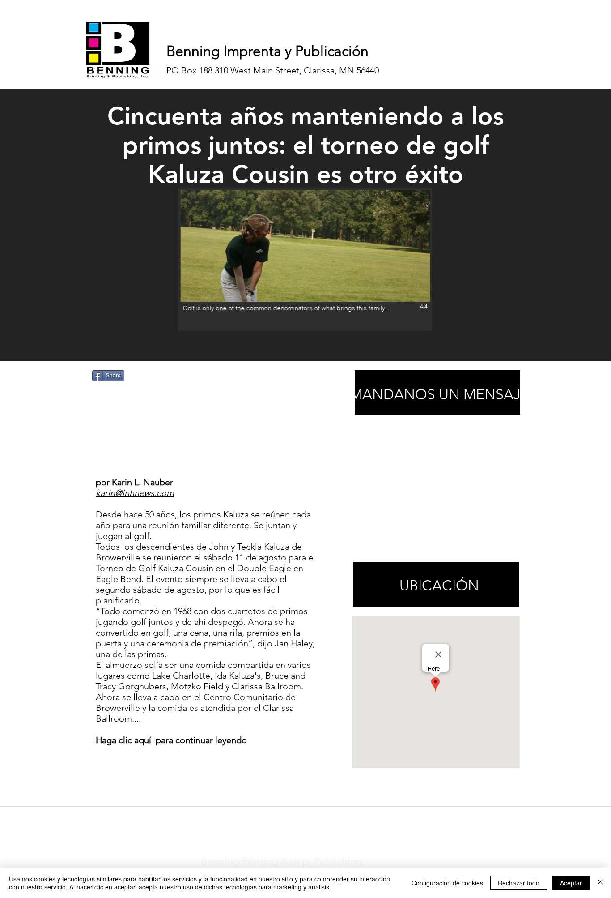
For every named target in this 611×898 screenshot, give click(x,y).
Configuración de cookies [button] (447, 882)
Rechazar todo (518, 882)
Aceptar (571, 882)
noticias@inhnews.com (297, 818)
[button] (305, 259)
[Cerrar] (600, 883)
